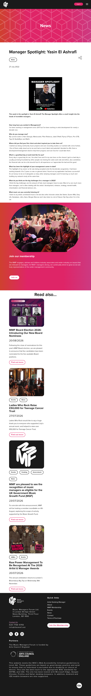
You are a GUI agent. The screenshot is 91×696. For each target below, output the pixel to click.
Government (37, 472)
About (49, 604)
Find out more (17, 362)
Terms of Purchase (54, 618)
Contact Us (13, 622)
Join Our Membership (58, 625)
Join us (14, 277)
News (13, 60)
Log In (78, 4)
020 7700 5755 (16, 625)
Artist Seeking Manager (56, 602)
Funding (24, 472)
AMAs (13, 557)
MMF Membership (54, 607)
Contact (50, 615)
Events (13, 400)
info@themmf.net (17, 627)
